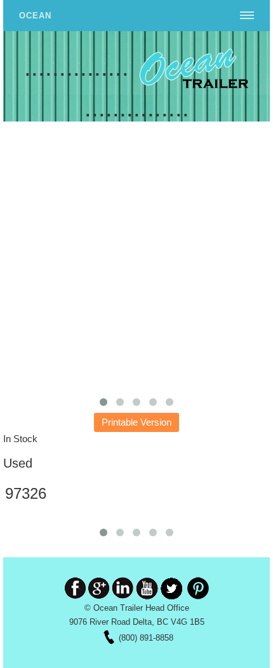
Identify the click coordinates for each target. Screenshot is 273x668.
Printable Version (136, 422)
